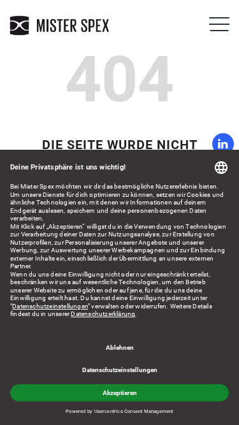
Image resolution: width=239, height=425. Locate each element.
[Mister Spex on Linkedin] (223, 144)
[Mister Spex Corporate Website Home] (61, 25)
